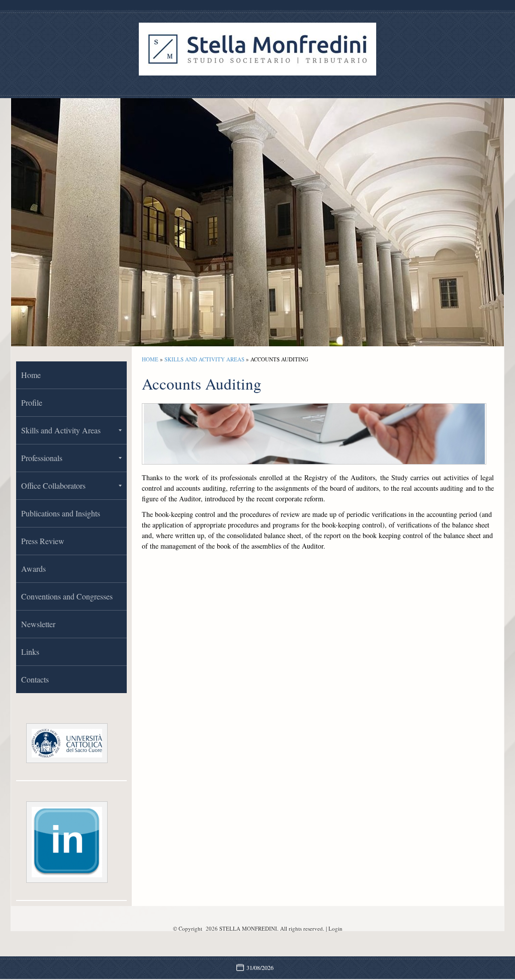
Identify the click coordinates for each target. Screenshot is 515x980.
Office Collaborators (53, 485)
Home (150, 359)
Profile (31, 402)
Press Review (42, 541)
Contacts (35, 679)
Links (30, 651)
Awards (33, 568)
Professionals (41, 458)
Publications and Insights (60, 513)
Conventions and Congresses (67, 596)
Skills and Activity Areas (204, 359)
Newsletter (38, 624)
